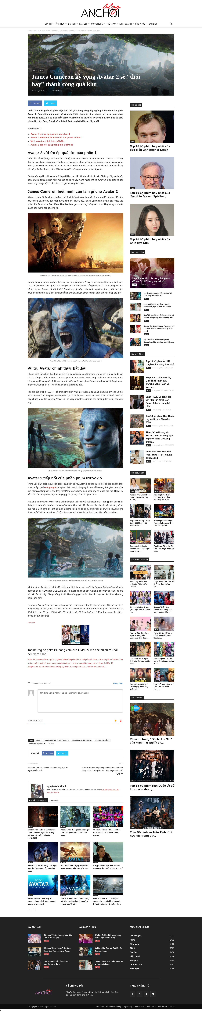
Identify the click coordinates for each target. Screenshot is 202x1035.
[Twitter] (153, 994)
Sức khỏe (140, 24)
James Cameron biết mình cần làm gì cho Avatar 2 (56, 137)
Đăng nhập (118, 683)
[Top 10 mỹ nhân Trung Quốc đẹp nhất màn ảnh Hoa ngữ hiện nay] (140, 598)
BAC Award (162, 1006)
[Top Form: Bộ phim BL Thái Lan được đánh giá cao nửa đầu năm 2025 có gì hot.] (164, 537)
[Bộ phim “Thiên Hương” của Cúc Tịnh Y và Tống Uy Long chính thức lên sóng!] (34, 938)
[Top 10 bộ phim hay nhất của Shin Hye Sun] (152, 220)
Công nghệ (97, 24)
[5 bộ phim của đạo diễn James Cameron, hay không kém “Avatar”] (108, 852)
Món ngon (134, 968)
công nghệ (50, 487)
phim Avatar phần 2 (102, 740)
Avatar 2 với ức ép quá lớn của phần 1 (50, 134)
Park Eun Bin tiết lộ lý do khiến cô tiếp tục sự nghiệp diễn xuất (48, 769)
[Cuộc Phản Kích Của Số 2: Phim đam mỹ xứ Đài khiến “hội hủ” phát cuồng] (164, 572)
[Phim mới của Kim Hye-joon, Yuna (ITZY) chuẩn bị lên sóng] (137, 457)
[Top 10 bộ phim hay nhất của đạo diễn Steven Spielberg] (152, 173)
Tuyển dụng (127, 1006)
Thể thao (111, 24)
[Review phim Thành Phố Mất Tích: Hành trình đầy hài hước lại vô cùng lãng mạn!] (164, 485)
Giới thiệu (100, 1006)
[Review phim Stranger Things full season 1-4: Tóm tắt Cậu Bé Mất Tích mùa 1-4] (164, 511)
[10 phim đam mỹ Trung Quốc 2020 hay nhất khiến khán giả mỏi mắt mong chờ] (140, 511)
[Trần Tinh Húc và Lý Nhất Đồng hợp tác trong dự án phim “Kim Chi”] (34, 965)
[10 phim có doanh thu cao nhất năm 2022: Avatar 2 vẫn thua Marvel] (108, 816)
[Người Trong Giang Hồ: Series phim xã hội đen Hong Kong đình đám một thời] (135, 318)
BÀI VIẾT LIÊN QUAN (37, 800)
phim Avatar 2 (64, 740)
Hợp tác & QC (140, 1006)
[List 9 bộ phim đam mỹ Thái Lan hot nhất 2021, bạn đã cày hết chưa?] (164, 675)
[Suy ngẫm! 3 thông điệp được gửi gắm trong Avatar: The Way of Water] (75, 816)
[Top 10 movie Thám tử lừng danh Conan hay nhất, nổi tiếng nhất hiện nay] (135, 342)
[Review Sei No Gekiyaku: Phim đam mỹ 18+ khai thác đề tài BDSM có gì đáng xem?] (135, 329)
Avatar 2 (38, 740)
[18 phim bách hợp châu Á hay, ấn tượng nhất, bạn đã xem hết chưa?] (135, 307)
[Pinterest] (139, 994)
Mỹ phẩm (134, 944)
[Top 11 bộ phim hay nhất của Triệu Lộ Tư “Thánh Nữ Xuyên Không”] (140, 572)
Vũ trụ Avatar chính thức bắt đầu (47, 141)
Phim (41, 70)
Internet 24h (136, 964)
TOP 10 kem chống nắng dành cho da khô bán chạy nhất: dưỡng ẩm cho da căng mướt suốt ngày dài (102, 770)
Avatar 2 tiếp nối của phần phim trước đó (52, 145)
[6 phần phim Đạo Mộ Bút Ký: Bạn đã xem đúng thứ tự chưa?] (135, 296)
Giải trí (48, 24)
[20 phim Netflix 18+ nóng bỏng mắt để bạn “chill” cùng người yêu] (154, 273)
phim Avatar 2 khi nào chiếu (82, 740)
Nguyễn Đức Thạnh (57, 786)
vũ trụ (51, 743)
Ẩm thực (60, 24)
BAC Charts (151, 1006)
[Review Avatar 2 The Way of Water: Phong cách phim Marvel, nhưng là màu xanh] (43, 885)
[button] (171, 24)
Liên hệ (171, 1006)
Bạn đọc (153, 24)
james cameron (50, 740)
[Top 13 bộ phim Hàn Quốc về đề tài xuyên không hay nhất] (152, 766)
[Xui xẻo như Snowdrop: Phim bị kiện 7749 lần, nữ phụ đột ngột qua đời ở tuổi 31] (140, 485)
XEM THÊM (54, 800)
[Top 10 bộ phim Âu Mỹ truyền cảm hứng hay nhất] (137, 366)
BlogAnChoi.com (73, 992)
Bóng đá (134, 960)
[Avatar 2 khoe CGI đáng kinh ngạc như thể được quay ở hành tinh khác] (43, 852)
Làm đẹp (83, 24)
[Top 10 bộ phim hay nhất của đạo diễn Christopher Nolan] (152, 127)
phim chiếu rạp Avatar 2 (37, 743)
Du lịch (72, 24)
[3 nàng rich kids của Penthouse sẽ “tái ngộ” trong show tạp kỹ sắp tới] (140, 537)
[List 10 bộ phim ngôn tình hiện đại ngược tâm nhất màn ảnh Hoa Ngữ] (140, 649)
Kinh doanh (125, 24)
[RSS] (146, 994)
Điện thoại (135, 956)
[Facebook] (132, 994)
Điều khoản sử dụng (113, 1006)
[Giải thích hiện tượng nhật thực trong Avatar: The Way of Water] (75, 852)
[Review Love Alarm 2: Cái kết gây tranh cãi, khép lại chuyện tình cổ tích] (140, 675)
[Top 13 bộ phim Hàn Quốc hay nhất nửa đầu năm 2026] (137, 421)
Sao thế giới (135, 935)
